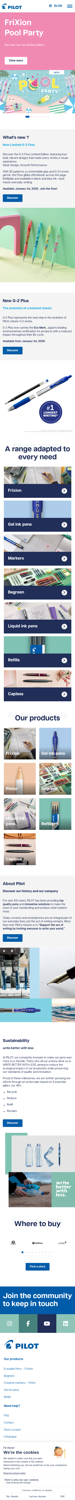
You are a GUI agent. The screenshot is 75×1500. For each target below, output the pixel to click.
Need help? (12, 1406)
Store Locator (12, 1430)
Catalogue (10, 1436)
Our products (13, 1359)
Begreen (9, 1376)
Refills (7, 1397)
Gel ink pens (11, 1390)
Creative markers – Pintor (20, 1383)
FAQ (6, 1415)
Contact (9, 1422)
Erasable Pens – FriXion (18, 1369)
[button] (27, 117)
